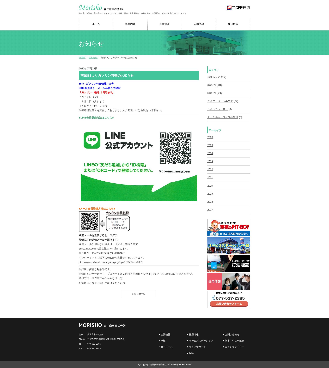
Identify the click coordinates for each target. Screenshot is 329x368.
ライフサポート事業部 (220, 101)
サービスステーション (201, 340)
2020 (210, 185)
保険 (191, 353)
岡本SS (211, 93)
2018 (210, 201)
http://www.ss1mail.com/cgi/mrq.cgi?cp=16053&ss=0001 (111, 262)
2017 (210, 209)
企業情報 (165, 334)
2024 (210, 153)
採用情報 (194, 334)
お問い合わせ (232, 334)
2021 (210, 177)
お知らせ (93, 57)
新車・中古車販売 (234, 340)
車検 (163, 340)
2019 (210, 193)
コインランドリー (217, 109)
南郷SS (211, 85)
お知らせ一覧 (138, 293)
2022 (210, 169)
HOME (82, 57)
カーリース (167, 346)
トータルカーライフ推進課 (222, 117)
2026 (210, 137)
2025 (210, 145)
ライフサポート (197, 346)
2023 (210, 161)
